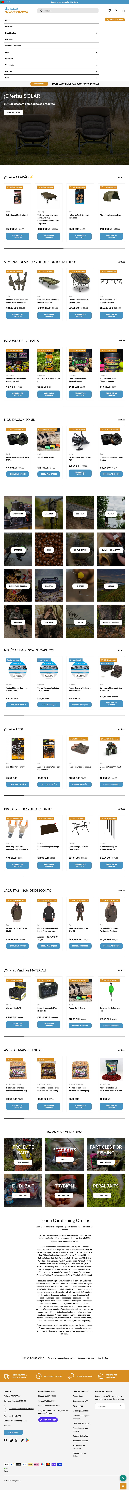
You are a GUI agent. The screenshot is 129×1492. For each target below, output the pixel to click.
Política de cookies (80, 1440)
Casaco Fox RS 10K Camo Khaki (16, 929)
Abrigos (111, 586)
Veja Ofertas (103, 1358)
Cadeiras (18, 622)
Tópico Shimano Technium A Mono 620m (17, 689)
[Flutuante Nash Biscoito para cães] (80, 197)
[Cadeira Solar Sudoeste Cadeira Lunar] (80, 281)
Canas (111, 514)
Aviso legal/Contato (81, 1411)
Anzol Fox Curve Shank (15, 767)
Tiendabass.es (13, 1432)
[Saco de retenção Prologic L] (48, 828)
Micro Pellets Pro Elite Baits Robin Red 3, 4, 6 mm (111, 1089)
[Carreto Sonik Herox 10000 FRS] (80, 439)
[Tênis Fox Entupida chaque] (80, 748)
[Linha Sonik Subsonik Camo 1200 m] (111, 439)
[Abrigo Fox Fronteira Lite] (111, 197)
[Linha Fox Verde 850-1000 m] (111, 748)
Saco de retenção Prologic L (48, 848)
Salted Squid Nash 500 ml (17, 215)
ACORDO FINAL (39, 84)
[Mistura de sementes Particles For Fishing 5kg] (17, 1069)
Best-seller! (23, 1162)
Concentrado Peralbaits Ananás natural (16, 379)
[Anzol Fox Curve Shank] (17, 748)
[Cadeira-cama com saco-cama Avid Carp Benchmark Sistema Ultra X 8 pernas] (48, 197)
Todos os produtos (111, 622)
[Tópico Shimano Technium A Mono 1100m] (80, 669)
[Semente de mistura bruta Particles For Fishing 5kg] (48, 1069)
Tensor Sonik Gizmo (45, 457)
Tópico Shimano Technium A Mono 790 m (48, 689)
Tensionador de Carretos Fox (110, 1009)
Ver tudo (121, 177)
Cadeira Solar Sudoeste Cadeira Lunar (78, 300)
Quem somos (78, 1406)
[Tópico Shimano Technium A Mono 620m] (17, 669)
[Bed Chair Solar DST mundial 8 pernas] (111, 281)
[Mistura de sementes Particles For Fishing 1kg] (80, 1069)
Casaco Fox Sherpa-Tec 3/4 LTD (78, 929)
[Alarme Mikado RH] (17, 990)
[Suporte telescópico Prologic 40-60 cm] (111, 828)
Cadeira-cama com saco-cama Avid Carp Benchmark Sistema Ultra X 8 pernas (48, 219)
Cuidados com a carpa (111, 550)
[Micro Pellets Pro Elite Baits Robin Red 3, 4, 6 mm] (111, 1069)
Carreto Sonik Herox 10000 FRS (80, 458)
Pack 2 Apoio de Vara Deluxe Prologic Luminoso (17, 848)
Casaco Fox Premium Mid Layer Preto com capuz (47, 929)
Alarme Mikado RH (13, 1008)
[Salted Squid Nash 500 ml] (17, 197)
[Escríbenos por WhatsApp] (123, 1478)
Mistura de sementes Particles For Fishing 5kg (16, 1089)
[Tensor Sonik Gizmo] (48, 439)
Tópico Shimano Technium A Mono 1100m (80, 689)
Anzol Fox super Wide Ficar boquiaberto (48, 768)
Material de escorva (18, 586)
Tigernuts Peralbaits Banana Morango (77, 379)
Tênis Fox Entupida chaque (80, 767)
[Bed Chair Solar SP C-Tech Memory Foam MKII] (48, 281)
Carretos (18, 550)
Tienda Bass (78, 1396)
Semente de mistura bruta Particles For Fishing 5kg (48, 1089)
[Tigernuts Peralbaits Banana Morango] (80, 360)
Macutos (49, 586)
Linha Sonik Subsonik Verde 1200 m (17, 458)
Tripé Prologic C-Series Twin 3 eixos (78, 848)
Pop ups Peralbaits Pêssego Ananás (108, 379)
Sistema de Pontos (80, 1436)
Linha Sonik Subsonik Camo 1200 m (111, 458)
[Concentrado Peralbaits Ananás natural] (17, 360)
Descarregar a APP (80, 1401)
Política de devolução (81, 1423)
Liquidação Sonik (14, 114)
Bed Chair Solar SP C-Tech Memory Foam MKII (48, 300)
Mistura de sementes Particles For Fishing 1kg (79, 1089)
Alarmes (49, 514)
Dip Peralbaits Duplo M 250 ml (48, 379)
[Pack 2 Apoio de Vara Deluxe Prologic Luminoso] (17, 828)
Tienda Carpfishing (14, 1481)
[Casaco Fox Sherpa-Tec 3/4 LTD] (80, 910)
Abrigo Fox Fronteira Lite (110, 215)
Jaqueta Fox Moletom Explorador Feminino (109, 929)
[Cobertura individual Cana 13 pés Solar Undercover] (17, 281)
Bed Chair (80, 514)
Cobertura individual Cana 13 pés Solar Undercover (17, 300)
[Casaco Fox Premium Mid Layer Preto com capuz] (48, 910)
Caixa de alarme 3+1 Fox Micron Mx (47, 1009)
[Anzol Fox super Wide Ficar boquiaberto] (48, 748)
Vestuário (49, 622)
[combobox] (68, 10)
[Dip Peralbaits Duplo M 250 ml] (48, 360)
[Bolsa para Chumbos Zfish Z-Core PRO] (111, 669)
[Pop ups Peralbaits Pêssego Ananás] (111, 360)
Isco (49, 550)
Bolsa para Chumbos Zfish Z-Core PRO (111, 689)
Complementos (80, 550)
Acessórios (18, 514)
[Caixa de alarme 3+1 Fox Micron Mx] (48, 990)
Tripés (80, 622)
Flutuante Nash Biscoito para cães (79, 216)
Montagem (80, 586)
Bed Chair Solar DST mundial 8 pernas (108, 300)
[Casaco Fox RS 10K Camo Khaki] (17, 910)
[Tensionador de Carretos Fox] (111, 990)
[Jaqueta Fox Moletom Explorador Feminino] (111, 910)
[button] (123, 10)
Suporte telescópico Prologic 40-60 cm (108, 848)
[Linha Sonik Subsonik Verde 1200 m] (17, 439)
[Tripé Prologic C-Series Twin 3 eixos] (80, 828)
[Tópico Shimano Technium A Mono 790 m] (48, 669)
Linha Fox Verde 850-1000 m (110, 768)
